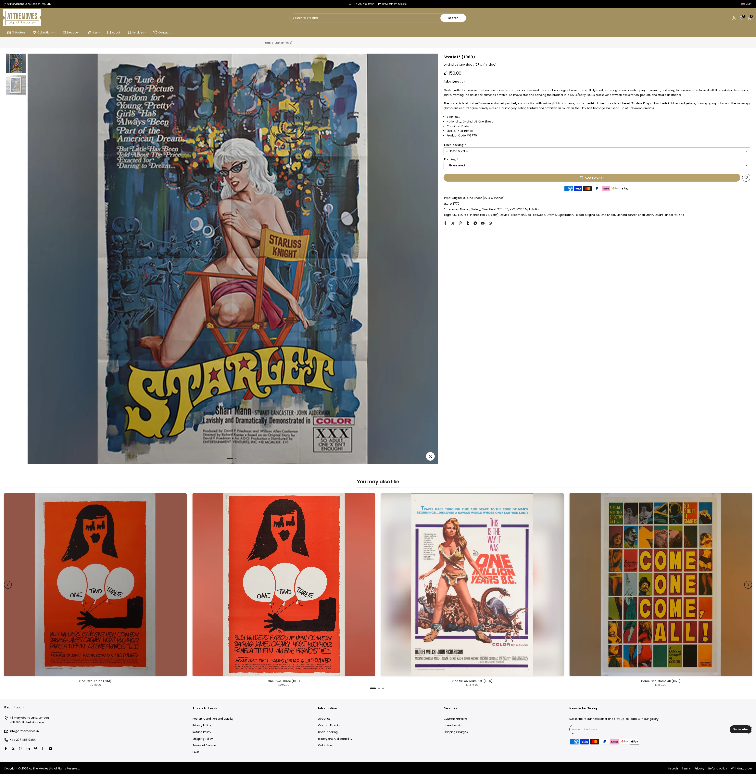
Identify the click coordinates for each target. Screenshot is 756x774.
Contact (164, 32)
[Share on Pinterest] (460, 223)
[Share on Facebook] (445, 223)
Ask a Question (454, 81)
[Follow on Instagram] (20, 748)
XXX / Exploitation (528, 209)
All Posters (18, 32)
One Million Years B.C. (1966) (472, 681)
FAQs (196, 752)
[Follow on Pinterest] (35, 748)
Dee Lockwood (535, 215)
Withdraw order (741, 768)
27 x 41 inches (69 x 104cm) (479, 215)
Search (673, 768)
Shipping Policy (203, 739)
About (116, 32)
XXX (512, 209)
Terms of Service (204, 745)
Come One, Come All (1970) (661, 681)
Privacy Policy (202, 725)
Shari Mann (645, 215)
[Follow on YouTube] (50, 748)
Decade (72, 32)
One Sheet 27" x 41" (495, 209)
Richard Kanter (627, 215)
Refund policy (717, 768)
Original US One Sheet (600, 215)
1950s (455, 215)
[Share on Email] (483, 223)
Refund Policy (202, 732)
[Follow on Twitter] (13, 748)
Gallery (475, 209)
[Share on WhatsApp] (490, 223)
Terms (686, 768)
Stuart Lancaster (666, 215)
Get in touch (326, 745)
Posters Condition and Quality (213, 719)
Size (95, 32)
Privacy (699, 768)
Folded (579, 215)
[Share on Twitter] (453, 223)
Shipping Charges (456, 732)
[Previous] (8, 585)
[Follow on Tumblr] (43, 748)
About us (324, 719)
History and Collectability (335, 739)
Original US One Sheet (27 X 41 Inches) (478, 198)
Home (267, 43)
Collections (45, 32)
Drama (465, 209)
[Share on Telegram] (475, 223)
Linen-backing (328, 732)
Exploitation (565, 215)
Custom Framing (329, 725)
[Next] (748, 585)
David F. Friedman (512, 215)
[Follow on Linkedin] (28, 748)
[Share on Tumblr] (468, 223)
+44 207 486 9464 (23, 740)
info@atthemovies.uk (394, 4)
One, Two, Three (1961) (95, 681)
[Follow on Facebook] (5, 748)
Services (138, 32)
